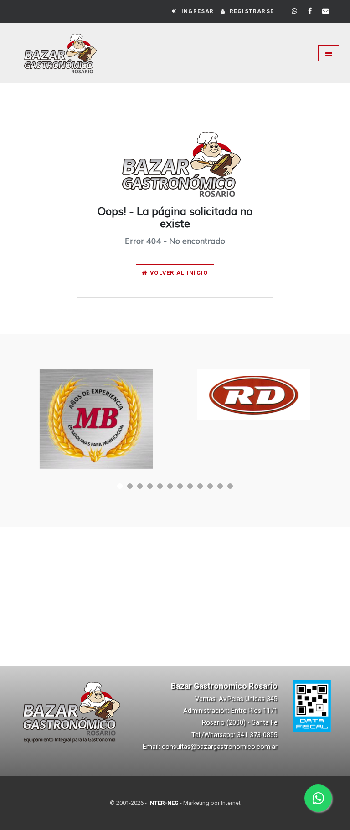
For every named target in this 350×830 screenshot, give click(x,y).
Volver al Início (178, 272)
